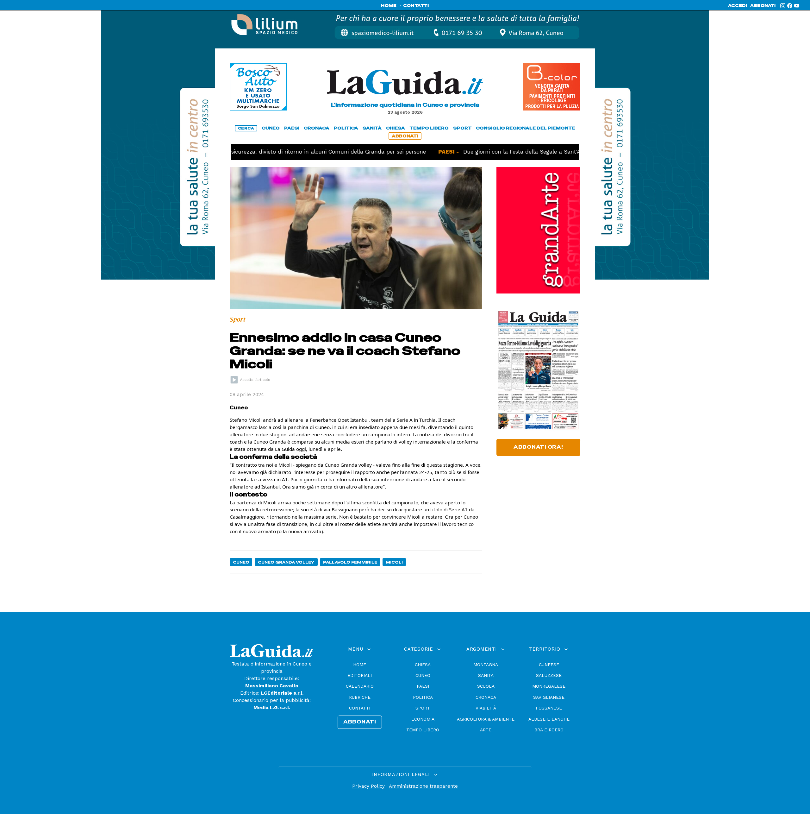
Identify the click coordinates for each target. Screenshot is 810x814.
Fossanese (549, 707)
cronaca (316, 128)
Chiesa (423, 664)
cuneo (271, 128)
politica (346, 128)
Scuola (486, 686)
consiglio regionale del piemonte (525, 128)
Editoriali (359, 675)
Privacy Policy (368, 786)
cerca (246, 128)
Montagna (485, 664)
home (388, 5)
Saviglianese (548, 697)
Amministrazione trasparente (423, 786)
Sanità (486, 675)
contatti (416, 5)
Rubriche (360, 697)
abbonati (763, 5)
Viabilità (486, 707)
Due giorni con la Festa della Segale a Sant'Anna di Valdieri (517, 151)
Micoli (394, 562)
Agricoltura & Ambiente (485, 719)
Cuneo (241, 562)
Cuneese (549, 664)
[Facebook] (789, 5)
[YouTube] (796, 5)
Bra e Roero (549, 729)
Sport (422, 707)
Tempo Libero (422, 729)
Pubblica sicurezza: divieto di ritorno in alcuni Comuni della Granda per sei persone (287, 151)
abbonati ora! (538, 447)
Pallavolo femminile (350, 562)
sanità (372, 128)
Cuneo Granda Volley (286, 562)
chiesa (395, 128)
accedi (737, 5)
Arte (485, 729)
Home (359, 664)
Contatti (359, 707)
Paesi (423, 686)
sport (462, 128)
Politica (423, 697)
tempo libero (429, 128)
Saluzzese (549, 675)
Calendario (360, 686)
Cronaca (486, 697)
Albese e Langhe (549, 719)
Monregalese (548, 686)
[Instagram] (782, 5)
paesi (291, 128)
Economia (422, 719)
